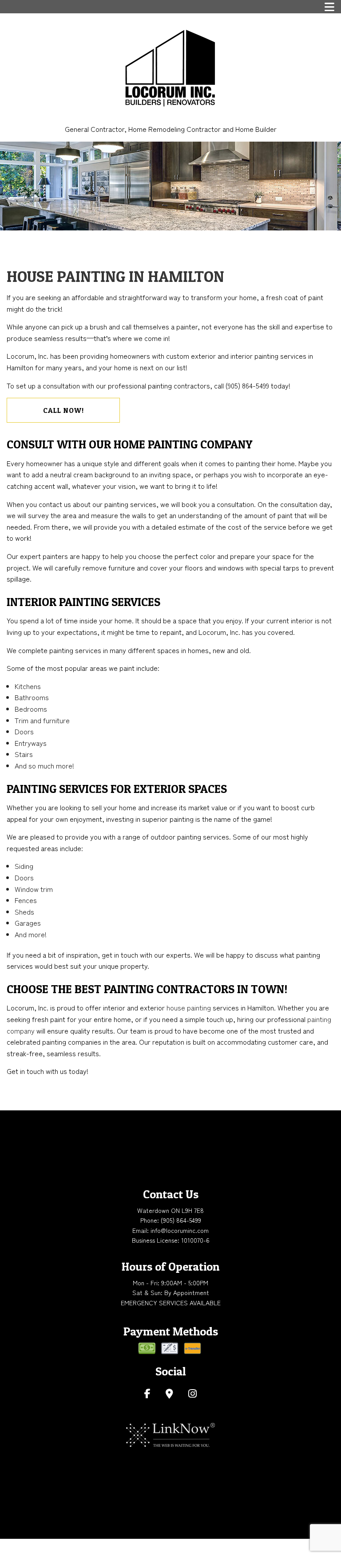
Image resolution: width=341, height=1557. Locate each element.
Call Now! (63, 410)
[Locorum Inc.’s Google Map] (169, 1394)
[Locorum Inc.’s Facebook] (147, 1394)
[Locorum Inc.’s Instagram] (192, 1394)
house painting (189, 1007)
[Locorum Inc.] (170, 66)
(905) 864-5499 (181, 1220)
